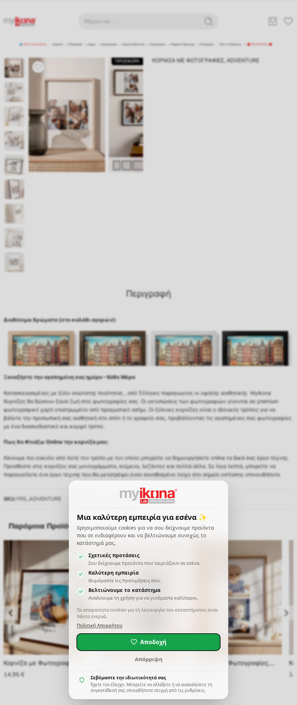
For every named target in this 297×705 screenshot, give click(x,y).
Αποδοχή (153, 642)
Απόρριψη (149, 659)
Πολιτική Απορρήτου (99, 625)
